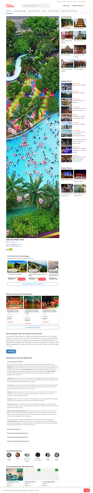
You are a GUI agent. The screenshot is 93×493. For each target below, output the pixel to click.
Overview (9, 11)
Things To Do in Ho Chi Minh (69, 11)
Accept (87, 490)
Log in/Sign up (82, 1)
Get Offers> (22, 279)
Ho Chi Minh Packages (20, 11)
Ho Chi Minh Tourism (53, 11)
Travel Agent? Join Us (71, 1)
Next (57, 127)
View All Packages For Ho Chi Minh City (33, 284)
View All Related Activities (32, 327)
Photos (44, 11)
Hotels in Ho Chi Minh (34, 11)
